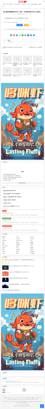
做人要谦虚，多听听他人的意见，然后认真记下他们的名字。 (12, 48)
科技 (19, 4)
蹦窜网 (40, 397)
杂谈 (11, 4)
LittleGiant (4, 251)
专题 (16, 4)
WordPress (32, 236)
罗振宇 (3, 249)
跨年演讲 (31, 249)
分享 (40, 4)
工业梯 (3, 242)
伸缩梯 (17, 242)
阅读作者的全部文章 (22, 182)
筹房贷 (33, 399)
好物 (36, 4)
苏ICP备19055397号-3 (23, 401)
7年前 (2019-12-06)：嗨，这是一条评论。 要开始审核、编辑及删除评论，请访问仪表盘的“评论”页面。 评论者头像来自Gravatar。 (23, 382)
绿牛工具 (22, 399)
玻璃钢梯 (31, 242)
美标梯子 (3, 247)
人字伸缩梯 (32, 253)
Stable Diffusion (5, 245)
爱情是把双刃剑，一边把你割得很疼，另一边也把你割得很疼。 (17, 64)
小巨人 (31, 240)
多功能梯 (31, 244)
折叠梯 (17, 251)
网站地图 (27, 404)
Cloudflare (18, 238)
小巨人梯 (3, 238)
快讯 (8, 4)
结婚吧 (14, 397)
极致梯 (17, 245)
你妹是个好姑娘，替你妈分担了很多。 (10, 174)
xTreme (31, 245)
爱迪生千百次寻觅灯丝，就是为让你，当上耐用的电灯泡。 (37, 64)
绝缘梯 (3, 244)
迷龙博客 (26, 399)
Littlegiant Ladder (19, 240)
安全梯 (3, 253)
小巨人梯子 (32, 238)
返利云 (37, 397)
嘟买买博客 (22, 2)
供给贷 (36, 399)
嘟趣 (33, 4)
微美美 (15, 399)
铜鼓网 (30, 399)
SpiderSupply (15, 22)
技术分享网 (10, 397)
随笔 (29, 4)
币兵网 (18, 399)
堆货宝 (12, 399)
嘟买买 (20, 397)
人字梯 (17, 236)
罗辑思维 (31, 247)
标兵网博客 (28, 397)
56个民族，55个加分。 (27, 74)
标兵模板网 (33, 397)
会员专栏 (24, 4)
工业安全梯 (32, 251)
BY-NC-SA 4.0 (11, 401)
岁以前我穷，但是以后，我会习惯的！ (10, 178)
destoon (17, 247)
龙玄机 (9, 40)
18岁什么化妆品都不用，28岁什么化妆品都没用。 (12, 175)
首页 (5, 4)
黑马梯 (17, 253)
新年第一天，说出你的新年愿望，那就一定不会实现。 (13, 177)
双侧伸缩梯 (18, 244)
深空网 (24, 397)
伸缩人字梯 (4, 240)
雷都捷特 (3, 236)
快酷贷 (8, 399)
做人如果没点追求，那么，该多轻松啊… (35, 47)
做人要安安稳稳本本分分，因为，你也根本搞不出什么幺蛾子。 (22, 12)
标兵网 (17, 397)
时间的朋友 (18, 249)
